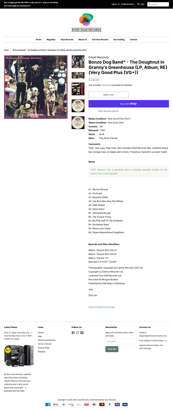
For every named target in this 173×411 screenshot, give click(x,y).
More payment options (108, 111)
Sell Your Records (100, 39)
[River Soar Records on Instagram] (77, 333)
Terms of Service (44, 344)
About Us (82, 39)
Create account (127, 4)
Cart (142, 4)
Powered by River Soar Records (103, 400)
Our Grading (119, 39)
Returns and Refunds (47, 340)
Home (38, 39)
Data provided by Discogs (102, 307)
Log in (114, 4)
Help (40, 336)
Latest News (10, 327)
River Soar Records (81, 400)
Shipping (106, 85)
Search (41, 332)
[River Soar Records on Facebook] (73, 333)
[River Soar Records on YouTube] (82, 333)
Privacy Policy (43, 348)
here (165, 340)
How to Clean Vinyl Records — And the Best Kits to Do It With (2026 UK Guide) (18, 335)
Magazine (51, 39)
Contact (133, 39)
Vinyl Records (67, 39)
